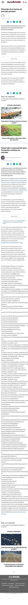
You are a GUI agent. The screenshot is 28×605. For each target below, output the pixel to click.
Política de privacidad (14, 587)
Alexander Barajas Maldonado (14, 157)
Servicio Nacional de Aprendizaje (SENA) (16, 190)
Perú (19, 32)
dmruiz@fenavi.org (17, 242)
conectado (14, 99)
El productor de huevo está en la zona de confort (14, 122)
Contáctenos (11, 583)
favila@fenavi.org (6, 242)
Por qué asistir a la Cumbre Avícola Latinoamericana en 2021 (14, 222)
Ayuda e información (20, 585)
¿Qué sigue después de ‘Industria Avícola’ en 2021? (14, 548)
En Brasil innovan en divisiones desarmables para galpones (14, 565)
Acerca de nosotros (20, 583)
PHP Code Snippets (8, 593)
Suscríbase (4, 583)
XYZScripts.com (20, 593)
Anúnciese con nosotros (8, 585)
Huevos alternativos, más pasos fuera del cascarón (14, 139)
